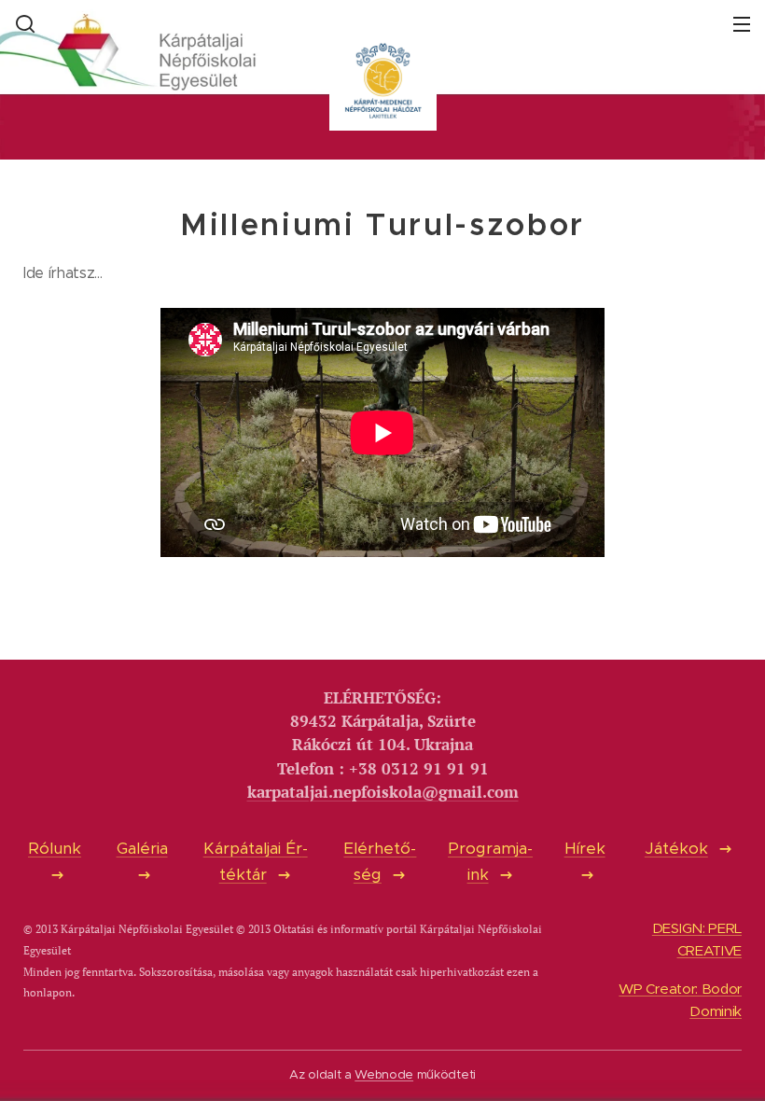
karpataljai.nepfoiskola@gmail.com (383, 792)
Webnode (384, 1074)
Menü (741, 23)
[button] (23, 23)
